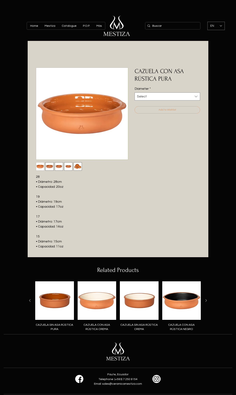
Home (40, 54)
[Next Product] (206, 300)
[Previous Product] (30, 300)
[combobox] (167, 96)
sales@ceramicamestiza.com (122, 383)
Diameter (143, 88)
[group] (118, 306)
